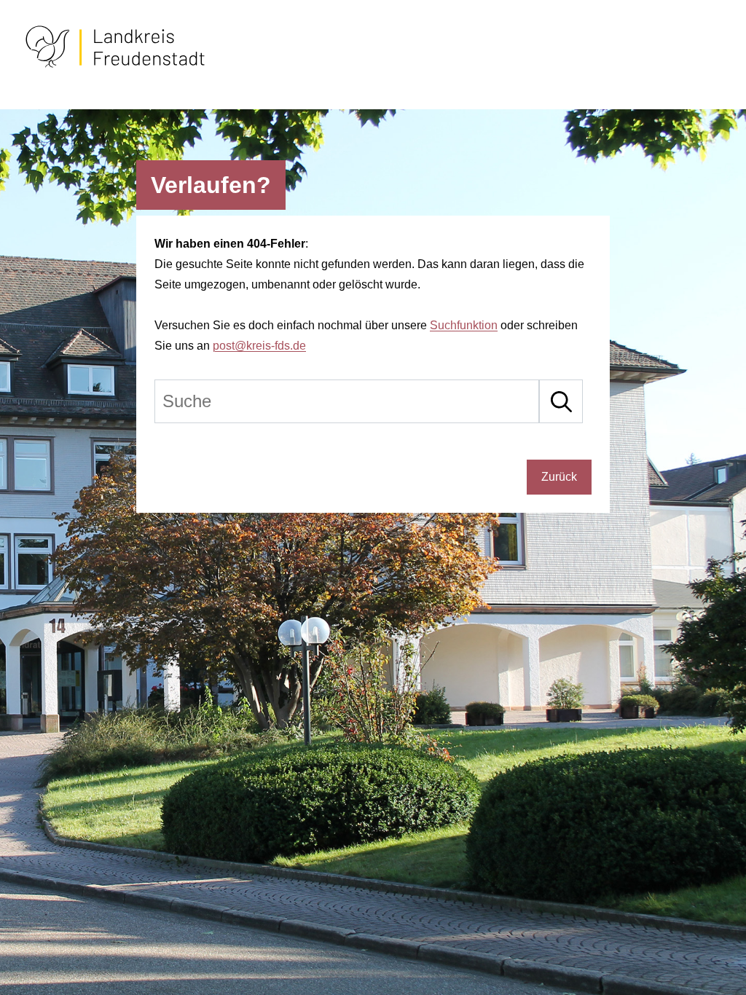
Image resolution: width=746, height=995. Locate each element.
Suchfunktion (464, 325)
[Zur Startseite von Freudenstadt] (115, 65)
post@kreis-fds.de (259, 345)
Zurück (559, 477)
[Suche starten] (561, 401)
